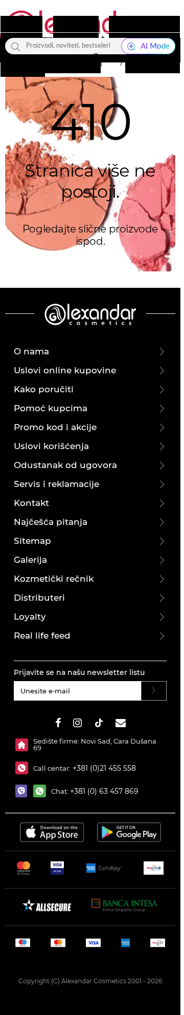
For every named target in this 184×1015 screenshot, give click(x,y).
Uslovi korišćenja (51, 446)
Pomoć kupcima (50, 408)
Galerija (30, 560)
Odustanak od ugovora (65, 465)
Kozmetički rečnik (54, 579)
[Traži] (16, 46)
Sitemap (32, 541)
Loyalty (30, 616)
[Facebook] (58, 724)
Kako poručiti (44, 389)
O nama (31, 351)
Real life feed (42, 635)
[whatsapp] (42, 791)
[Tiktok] (99, 724)
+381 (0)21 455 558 (103, 768)
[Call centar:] (24, 768)
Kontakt (31, 503)
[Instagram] (77, 724)
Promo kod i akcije (55, 427)
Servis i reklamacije (56, 484)
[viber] (24, 791)
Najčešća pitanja (50, 522)
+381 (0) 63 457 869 (104, 791)
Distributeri (39, 598)
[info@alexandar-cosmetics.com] (121, 724)
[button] (95, 60)
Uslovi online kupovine (65, 370)
